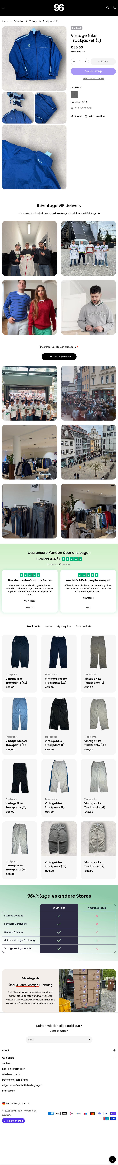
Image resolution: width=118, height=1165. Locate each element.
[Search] (108, 8)
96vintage (16, 1110)
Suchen (6, 1063)
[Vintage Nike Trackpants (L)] (98, 652)
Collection (19, 21)
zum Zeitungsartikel (59, 356)
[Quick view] (32, 640)
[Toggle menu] (3, 8)
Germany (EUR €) (16, 1103)
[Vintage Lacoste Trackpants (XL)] (58, 652)
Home (5, 21)
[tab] (33, 626)
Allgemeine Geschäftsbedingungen (22, 1085)
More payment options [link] (93, 78)
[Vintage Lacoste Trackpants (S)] (19, 714)
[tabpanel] (59, 757)
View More (30, 600)
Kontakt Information (13, 1069)
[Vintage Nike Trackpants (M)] (19, 776)
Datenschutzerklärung (15, 1079)
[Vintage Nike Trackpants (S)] (98, 838)
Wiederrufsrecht (11, 1074)
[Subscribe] (89, 1040)
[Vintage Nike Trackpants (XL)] (19, 652)
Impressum (8, 1090)
